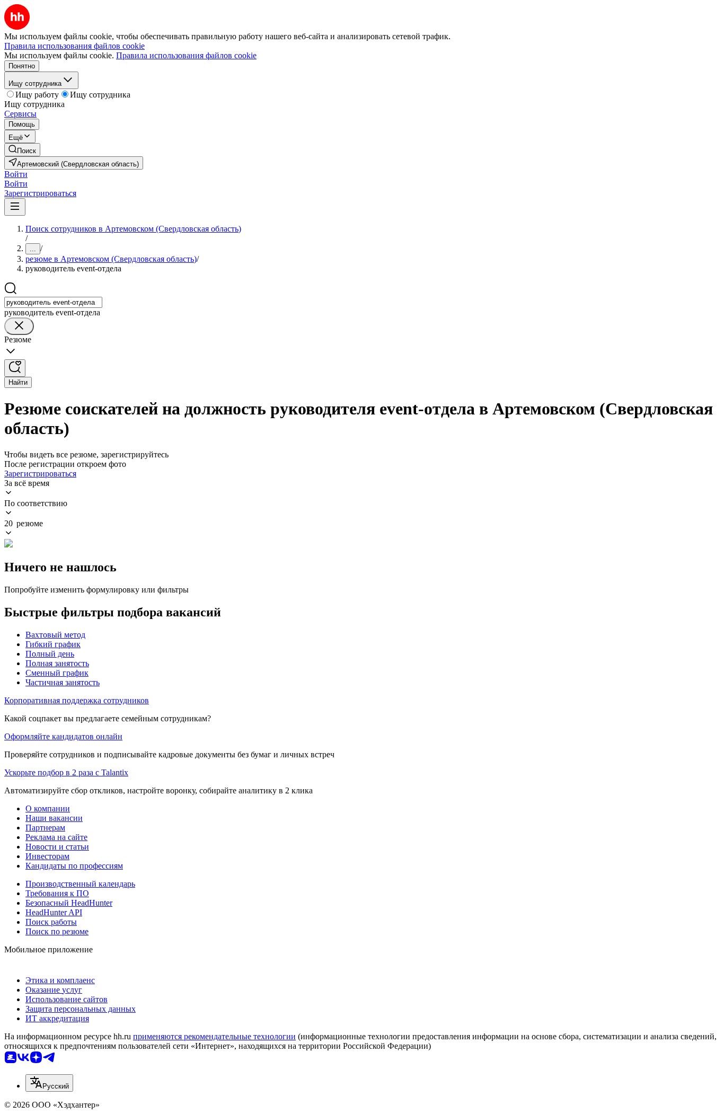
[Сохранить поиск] (14, 368)
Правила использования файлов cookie (186, 55)
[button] (16, 174)
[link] (22, 149)
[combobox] (53, 302)
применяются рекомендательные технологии (214, 1036)
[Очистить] (19, 326)
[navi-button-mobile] (14, 207)
